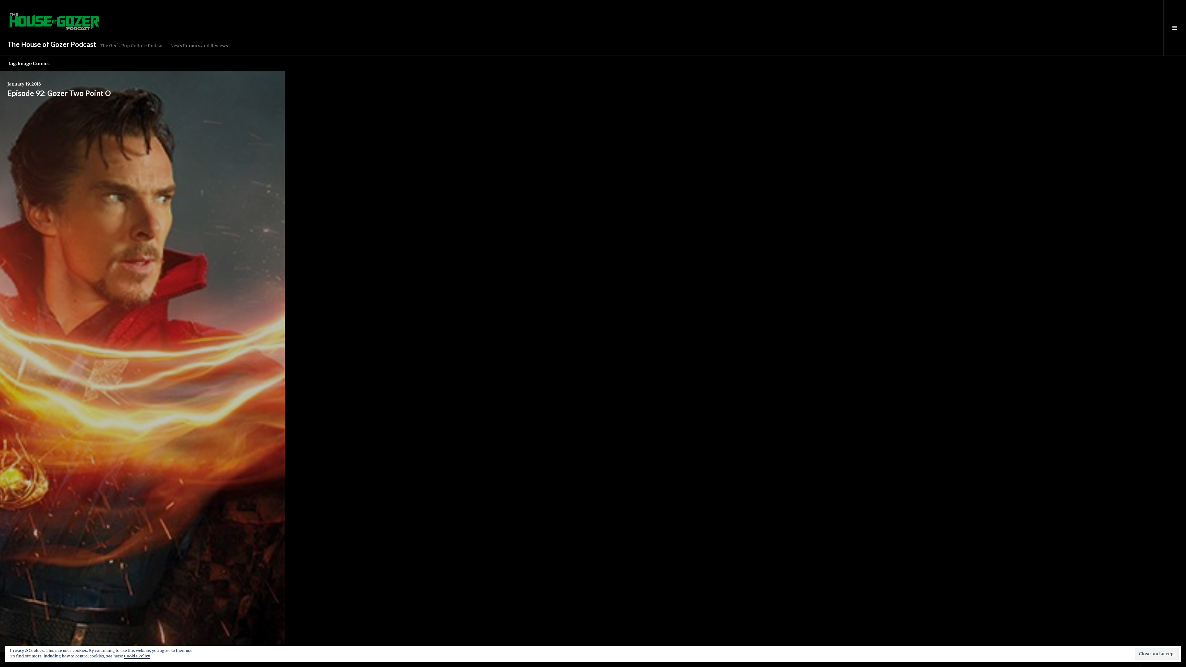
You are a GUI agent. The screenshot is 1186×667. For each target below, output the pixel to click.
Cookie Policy (137, 656)
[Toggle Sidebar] (1174, 28)
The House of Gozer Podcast (51, 44)
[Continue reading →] (142, 361)
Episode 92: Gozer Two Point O (59, 93)
